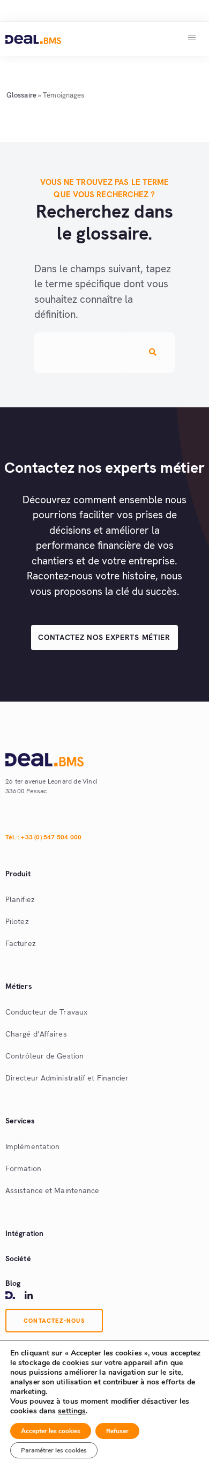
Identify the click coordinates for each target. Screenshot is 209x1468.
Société (18, 1258)
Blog (12, 1283)
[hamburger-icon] (192, 39)
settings (72, 1411)
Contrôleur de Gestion (44, 1056)
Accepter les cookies (50, 1431)
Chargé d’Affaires (36, 1034)
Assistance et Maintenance (52, 1190)
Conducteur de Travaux (46, 1012)
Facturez (20, 943)
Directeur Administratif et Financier (67, 1078)
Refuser (117, 1431)
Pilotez (17, 921)
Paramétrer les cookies (54, 1450)
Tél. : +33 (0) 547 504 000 (43, 837)
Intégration (24, 1233)
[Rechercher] (151, 353)
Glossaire (21, 95)
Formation (23, 1168)
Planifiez (20, 899)
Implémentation (32, 1146)
